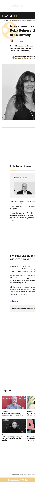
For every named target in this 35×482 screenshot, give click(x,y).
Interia (3, 20)
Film (7, 20)
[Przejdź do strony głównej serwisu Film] (15, 15)
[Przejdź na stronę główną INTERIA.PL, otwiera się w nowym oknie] (7, 15)
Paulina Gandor (23, 40)
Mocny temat (13, 20)
